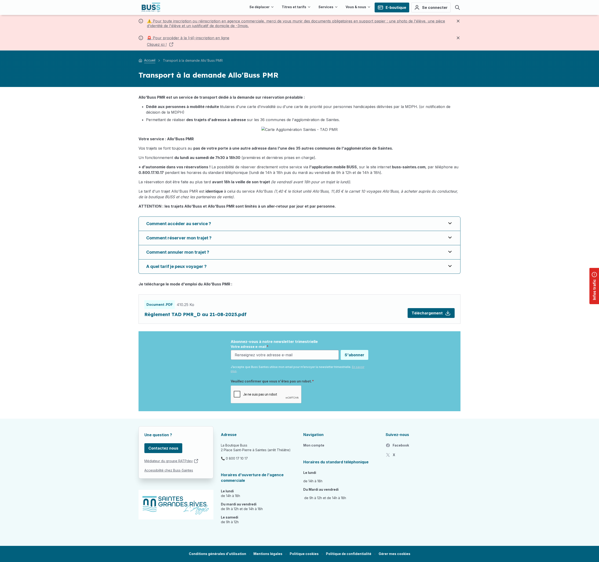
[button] (394, 553)
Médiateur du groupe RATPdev (168, 461)
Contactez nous (163, 448)
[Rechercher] (457, 7)
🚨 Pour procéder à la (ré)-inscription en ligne (188, 38)
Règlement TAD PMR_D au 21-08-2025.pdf (195, 314)
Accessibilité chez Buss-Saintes (168, 470)
